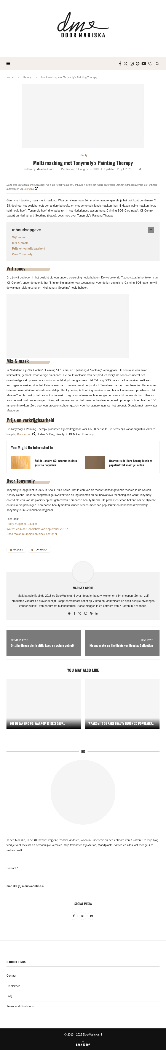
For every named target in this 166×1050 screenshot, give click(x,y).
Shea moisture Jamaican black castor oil (31, 534)
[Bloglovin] (150, 63)
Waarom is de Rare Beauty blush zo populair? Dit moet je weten (130, 462)
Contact (11, 975)
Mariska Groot (45, 169)
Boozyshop (24, 434)
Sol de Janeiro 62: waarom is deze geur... (37, 723)
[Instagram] (132, 63)
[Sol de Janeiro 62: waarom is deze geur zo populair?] (20, 462)
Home (10, 77)
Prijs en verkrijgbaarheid (28, 248)
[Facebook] (120, 63)
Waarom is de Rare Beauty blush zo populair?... (121, 723)
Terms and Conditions (20, 1006)
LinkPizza (29, 189)
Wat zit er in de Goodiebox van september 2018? (37, 529)
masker (18, 549)
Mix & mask (20, 243)
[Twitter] (125, 63)
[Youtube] (144, 63)
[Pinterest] (137, 63)
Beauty (27, 77)
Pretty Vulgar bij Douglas (22, 523)
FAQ (9, 996)
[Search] (157, 63)
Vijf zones (19, 237)
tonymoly (41, 549)
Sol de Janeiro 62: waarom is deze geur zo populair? (56, 462)
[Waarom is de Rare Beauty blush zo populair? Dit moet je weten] (95, 462)
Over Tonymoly (22, 254)
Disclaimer (13, 986)
